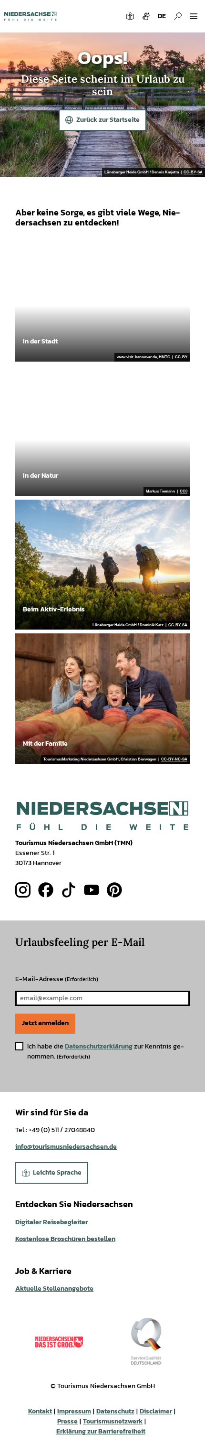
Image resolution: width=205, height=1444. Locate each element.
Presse (67, 1421)
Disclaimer (156, 1411)
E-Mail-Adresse (56, 979)
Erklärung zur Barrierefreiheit (100, 1431)
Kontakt (40, 1411)
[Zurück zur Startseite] (30, 16)
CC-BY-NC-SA (174, 759)
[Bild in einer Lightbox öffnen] (102, 816)
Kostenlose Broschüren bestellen (65, 1239)
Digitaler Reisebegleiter (51, 1222)
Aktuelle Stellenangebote (54, 1289)
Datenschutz (115, 1411)
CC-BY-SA (193, 172)
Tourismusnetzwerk (113, 1421)
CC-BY (181, 357)
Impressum (74, 1411)
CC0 (183, 491)
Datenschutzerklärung (99, 1046)
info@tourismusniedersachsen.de (66, 1147)
